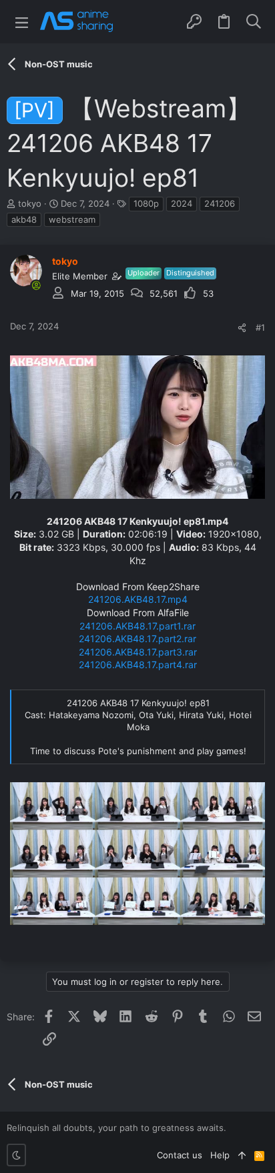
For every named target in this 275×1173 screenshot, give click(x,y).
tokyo (29, 203)
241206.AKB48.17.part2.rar (137, 638)
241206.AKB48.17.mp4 (138, 599)
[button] (22, 21)
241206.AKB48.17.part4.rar (138, 664)
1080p (146, 203)
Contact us (179, 1155)
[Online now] (36, 285)
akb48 (24, 219)
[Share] (242, 327)
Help (220, 1155)
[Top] (242, 1155)
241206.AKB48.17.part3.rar (138, 652)
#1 (260, 327)
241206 (219, 203)
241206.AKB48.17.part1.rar (137, 626)
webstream (72, 219)
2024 (181, 203)
